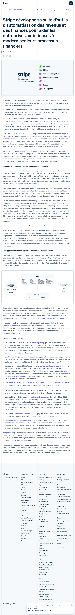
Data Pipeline (25, 500)
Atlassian (45, 318)
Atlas (22, 480)
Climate (23, 492)
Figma (61, 318)
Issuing (23, 513)
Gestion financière (45, 511)
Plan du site (60, 506)
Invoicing (24, 510)
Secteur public (43, 553)
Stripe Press (61, 528)
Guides (59, 477)
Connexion (60, 548)
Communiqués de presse (12, 9)
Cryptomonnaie (26, 497)
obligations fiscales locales (50, 366)
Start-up (41, 480)
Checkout (24, 490)
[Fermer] (71, 605)
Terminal (23, 538)
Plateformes (43, 514)
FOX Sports (51, 213)
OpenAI (38, 201)
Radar (23, 528)
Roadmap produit (62, 521)
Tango (5, 433)
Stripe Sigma (25, 533)
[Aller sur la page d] (5, 474)
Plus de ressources (63, 513)
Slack (38, 318)
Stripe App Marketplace (46, 565)
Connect (23, 495)
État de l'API (43, 587)
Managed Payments (27, 518)
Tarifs (23, 477)
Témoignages (52, 10)
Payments (24, 523)
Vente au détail (43, 555)
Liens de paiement (27, 520)
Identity (23, 508)
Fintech (41, 526)
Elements (24, 503)
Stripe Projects (43, 597)
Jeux (40, 529)
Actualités (40, 10)
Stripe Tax (14, 154)
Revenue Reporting (27, 151)
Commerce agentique (46, 482)
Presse (59, 526)
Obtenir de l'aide (62, 538)
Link (22, 515)
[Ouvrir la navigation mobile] (71, 3)
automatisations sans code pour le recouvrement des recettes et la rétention (38, 383)
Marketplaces (43, 509)
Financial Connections (28, 505)
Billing (23, 485)
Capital (23, 487)
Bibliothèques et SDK (45, 594)
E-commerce (43, 487)
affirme (13, 325)
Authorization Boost (27, 482)
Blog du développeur (45, 599)
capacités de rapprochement (19, 420)
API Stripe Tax (11, 357)
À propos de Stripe (65, 10)
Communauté (61, 487)
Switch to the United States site (38, 610)
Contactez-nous (62, 531)
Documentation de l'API (46, 584)
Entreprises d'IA (44, 519)
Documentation (44, 582)
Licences (60, 504)
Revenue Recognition (27, 531)
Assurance (42, 536)
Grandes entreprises (45, 477)
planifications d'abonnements (37, 397)
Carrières (60, 523)
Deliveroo (53, 318)
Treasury (24, 541)
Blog (58, 484)
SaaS (40, 516)
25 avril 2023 (7, 52)
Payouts (23, 525)
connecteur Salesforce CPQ (25, 414)
